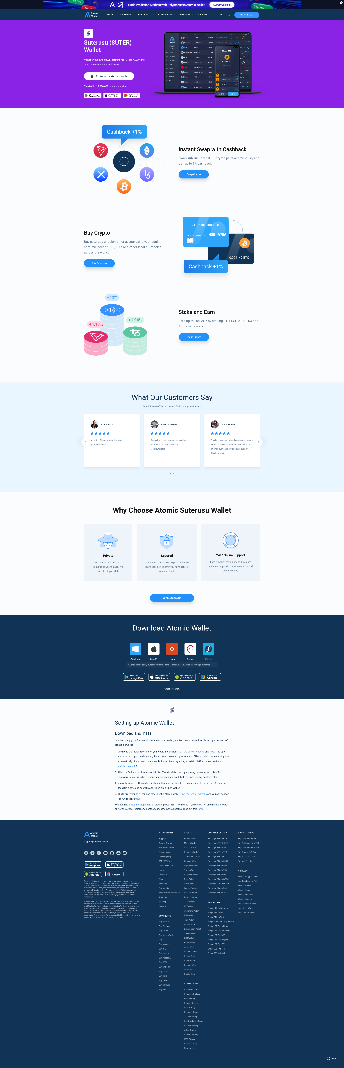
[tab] (170, 473)
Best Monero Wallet (246, 913)
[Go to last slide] (85, 442)
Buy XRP (162, 940)
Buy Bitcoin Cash (166, 935)
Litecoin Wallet (190, 893)
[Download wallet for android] (92, 95)
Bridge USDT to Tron (216, 949)
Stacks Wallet (190, 974)
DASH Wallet (189, 960)
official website (196, 751)
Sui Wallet (188, 969)
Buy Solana (164, 976)
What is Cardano (245, 899)
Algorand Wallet (191, 866)
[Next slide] (259, 442)
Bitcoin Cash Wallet (192, 929)
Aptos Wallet (189, 947)
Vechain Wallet (190, 951)
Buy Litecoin (164, 953)
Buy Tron (163, 971)
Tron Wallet (189, 920)
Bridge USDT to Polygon (218, 940)
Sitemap (162, 902)
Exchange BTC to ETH (217, 838)
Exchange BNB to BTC (217, 857)
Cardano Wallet (190, 861)
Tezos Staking (190, 1017)
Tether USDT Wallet (192, 857)
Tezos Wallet (190, 902)
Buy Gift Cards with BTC (248, 838)
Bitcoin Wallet (190, 838)
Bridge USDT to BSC (216, 935)
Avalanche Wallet (191, 911)
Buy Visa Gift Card (246, 861)
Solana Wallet (190, 847)
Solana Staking (190, 1044)
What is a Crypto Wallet (248, 876)
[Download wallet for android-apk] (185, 677)
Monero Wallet (190, 843)
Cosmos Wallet (190, 965)
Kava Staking (189, 998)
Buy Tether (164, 931)
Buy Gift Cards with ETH (248, 843)
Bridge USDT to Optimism (219, 931)
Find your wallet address (194, 794)
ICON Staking (189, 1039)
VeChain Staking (191, 1026)
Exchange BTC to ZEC (217, 893)
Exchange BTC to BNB (217, 866)
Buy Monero (164, 944)
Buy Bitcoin (164, 922)
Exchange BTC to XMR (217, 847)
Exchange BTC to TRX (217, 870)
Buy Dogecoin (165, 958)
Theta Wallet (189, 870)
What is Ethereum (246, 895)
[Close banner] (341, 2)
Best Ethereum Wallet (247, 904)
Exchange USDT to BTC (218, 843)
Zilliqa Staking (190, 1030)
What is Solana (244, 885)
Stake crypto (194, 337)
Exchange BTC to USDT (218, 861)
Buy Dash (163, 989)
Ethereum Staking (192, 994)
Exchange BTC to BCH (217, 888)
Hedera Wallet (190, 924)
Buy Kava (163, 980)
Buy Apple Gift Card (246, 857)
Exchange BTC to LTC (217, 875)
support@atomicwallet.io (96, 841)
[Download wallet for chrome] (131, 95)
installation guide (127, 766)
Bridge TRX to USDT (216, 953)
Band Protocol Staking (193, 1021)
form (200, 808)
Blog (161, 879)
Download (246, 14)
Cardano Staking (191, 1035)
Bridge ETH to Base (216, 913)
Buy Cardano (164, 985)
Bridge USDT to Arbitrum (218, 926)
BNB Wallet (189, 915)
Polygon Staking (191, 1003)
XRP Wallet (189, 884)
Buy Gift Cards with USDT (249, 847)
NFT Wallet (189, 906)
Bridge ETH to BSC (216, 917)
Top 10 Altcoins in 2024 (248, 881)
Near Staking (189, 1007)
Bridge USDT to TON (216, 944)
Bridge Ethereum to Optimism (221, 922)
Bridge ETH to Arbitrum (218, 908)
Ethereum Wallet (191, 852)
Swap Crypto (194, 174)
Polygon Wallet (190, 897)
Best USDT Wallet (245, 908)
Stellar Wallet (190, 933)
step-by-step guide (140, 804)
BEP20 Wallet (190, 942)
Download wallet (172, 597)
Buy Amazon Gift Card (247, 852)
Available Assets (191, 989)
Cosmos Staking (191, 1012)
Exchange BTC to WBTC (218, 879)
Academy (163, 884)
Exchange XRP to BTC (217, 852)
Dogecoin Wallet (191, 875)
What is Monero (245, 890)
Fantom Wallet (190, 888)
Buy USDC (163, 962)
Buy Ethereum (165, 926)
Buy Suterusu (99, 263)
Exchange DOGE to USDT (218, 884)
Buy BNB (162, 949)
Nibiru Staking (190, 1048)
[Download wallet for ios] (112, 95)
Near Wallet (189, 879)
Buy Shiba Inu (164, 967)
